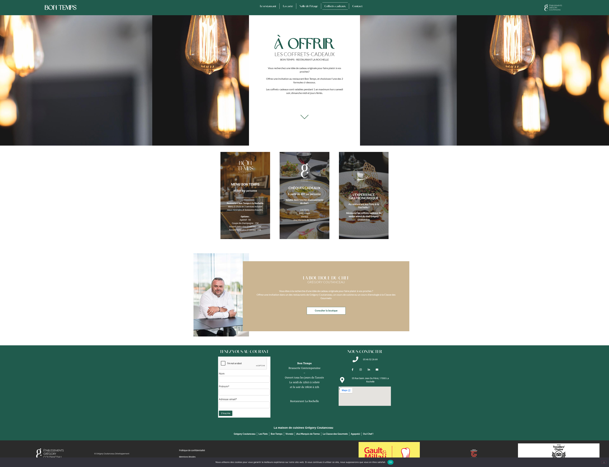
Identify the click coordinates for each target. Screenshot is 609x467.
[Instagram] (361, 369)
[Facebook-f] (353, 369)
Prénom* (224, 386)
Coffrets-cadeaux (335, 6)
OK (390, 462)
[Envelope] (377, 369)
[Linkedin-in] (369, 369)
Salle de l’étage (309, 6)
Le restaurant (268, 6)
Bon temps (60, 7)
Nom (222, 373)
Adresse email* (228, 399)
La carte (288, 6)
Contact (357, 6)
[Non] (604, 462)
